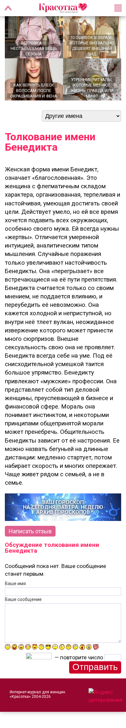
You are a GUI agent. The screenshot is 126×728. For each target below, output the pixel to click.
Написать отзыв (30, 531)
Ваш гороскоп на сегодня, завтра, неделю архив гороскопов (63, 507)
